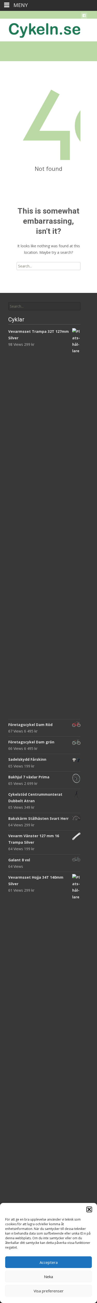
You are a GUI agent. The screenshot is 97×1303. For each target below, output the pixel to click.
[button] (89, 1209)
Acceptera (49, 1262)
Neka (48, 1276)
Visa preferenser (49, 1290)
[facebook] (84, 16)
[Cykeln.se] (40, 29)
